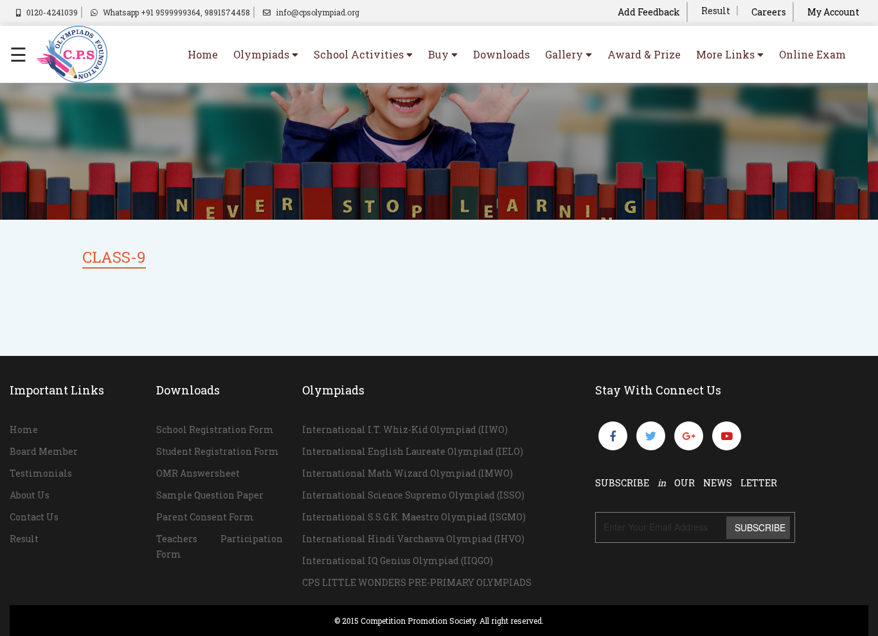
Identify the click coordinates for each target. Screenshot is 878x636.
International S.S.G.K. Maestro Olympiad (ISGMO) (414, 517)
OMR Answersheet (198, 473)
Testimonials (41, 473)
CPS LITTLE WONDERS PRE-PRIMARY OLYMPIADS (417, 582)
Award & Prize (644, 54)
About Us (29, 495)
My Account (833, 12)
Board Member (44, 451)
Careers (768, 12)
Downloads (501, 54)
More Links (726, 54)
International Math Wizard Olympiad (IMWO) (407, 473)
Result (715, 10)
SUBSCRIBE (760, 527)
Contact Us (34, 517)
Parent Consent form (205, 517)
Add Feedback (649, 12)
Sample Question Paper (210, 495)
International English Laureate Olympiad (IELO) (412, 451)
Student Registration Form (217, 451)
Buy (439, 54)
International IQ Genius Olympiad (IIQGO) (397, 560)
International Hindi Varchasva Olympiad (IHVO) (413, 539)
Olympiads (262, 54)
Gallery (565, 54)
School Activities (360, 54)
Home (203, 54)
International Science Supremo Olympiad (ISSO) (413, 495)
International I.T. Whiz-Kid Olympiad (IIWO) (405, 429)
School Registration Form (215, 429)
